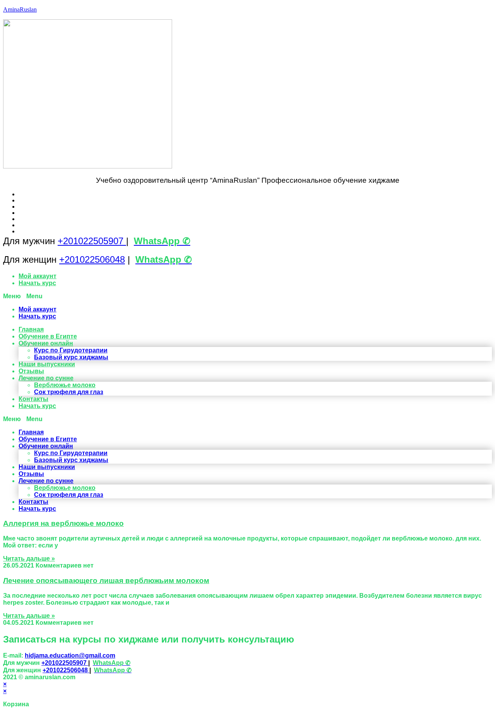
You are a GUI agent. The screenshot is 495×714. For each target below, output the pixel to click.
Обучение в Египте (48, 336)
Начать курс (37, 283)
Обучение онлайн (46, 343)
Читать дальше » (29, 558)
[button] (247, 296)
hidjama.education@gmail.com (70, 655)
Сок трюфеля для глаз (68, 392)
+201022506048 (92, 259)
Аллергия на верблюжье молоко (63, 523)
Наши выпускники (47, 364)
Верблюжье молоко (65, 385)
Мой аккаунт (37, 276)
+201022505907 (92, 241)
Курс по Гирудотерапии (71, 350)
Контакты (33, 399)
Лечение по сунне (46, 378)
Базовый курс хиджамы (71, 357)
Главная (31, 329)
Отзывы (31, 371)
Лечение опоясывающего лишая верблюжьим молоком (106, 580)
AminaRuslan (20, 9)
